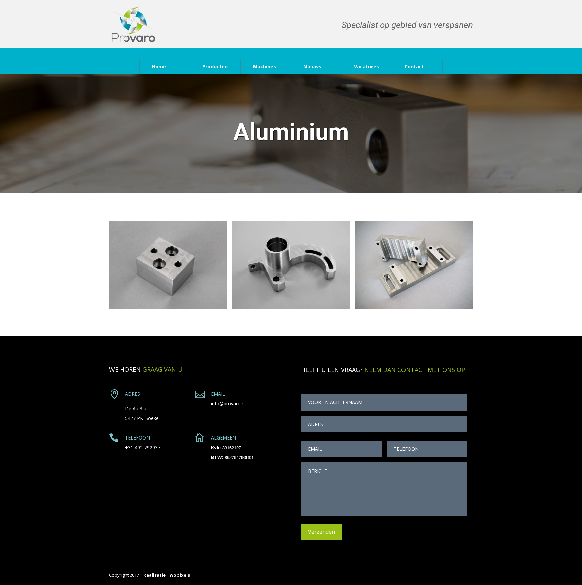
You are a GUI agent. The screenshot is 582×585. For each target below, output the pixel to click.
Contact (414, 66)
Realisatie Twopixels (166, 575)
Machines (264, 66)
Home (159, 66)
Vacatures (366, 66)
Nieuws (312, 66)
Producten (215, 66)
